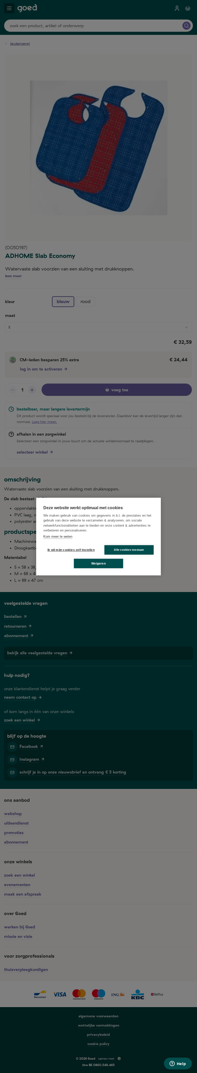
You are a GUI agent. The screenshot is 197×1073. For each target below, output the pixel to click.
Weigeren (98, 563)
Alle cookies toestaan (129, 549)
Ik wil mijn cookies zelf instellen (70, 550)
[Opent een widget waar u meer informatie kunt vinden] (178, 1064)
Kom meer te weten (57, 536)
